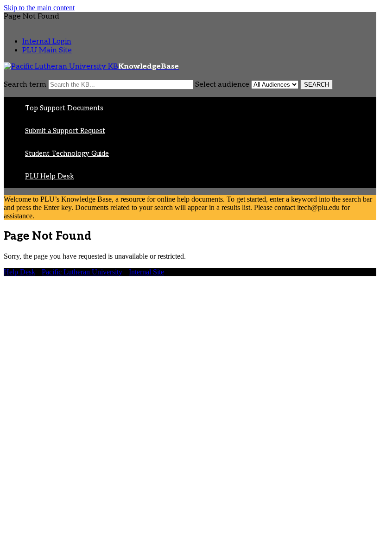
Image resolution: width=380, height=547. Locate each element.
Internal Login (46, 41)
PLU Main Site (47, 50)
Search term (25, 84)
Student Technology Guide (67, 154)
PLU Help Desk (49, 176)
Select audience (222, 84)
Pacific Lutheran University (82, 272)
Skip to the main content (39, 8)
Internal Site (146, 272)
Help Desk (19, 272)
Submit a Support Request (65, 131)
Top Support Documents (64, 108)
